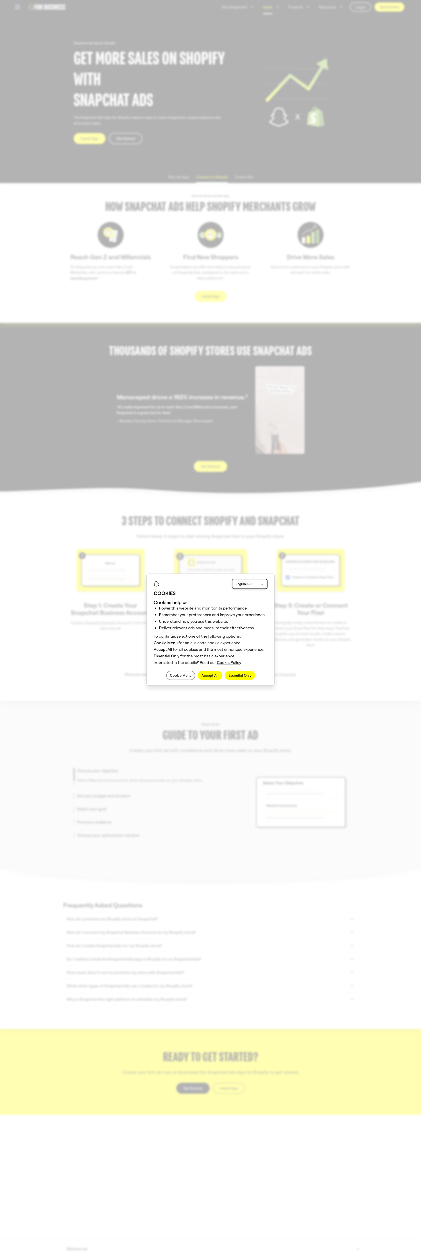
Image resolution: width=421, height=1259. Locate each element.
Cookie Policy (229, 662)
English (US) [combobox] (244, 584)
